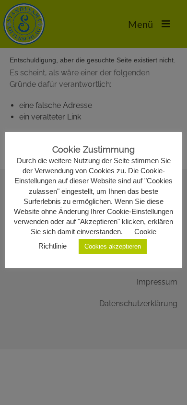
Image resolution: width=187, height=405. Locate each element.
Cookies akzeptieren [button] (112, 246)
